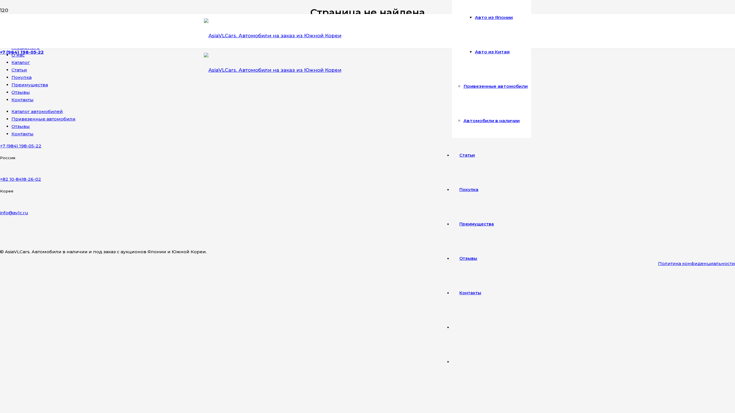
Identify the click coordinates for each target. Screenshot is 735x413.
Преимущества (29, 84)
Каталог (20, 62)
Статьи (19, 70)
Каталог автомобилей (37, 111)
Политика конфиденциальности (696, 263)
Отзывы (20, 92)
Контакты (22, 99)
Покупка (21, 77)
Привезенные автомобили (43, 119)
